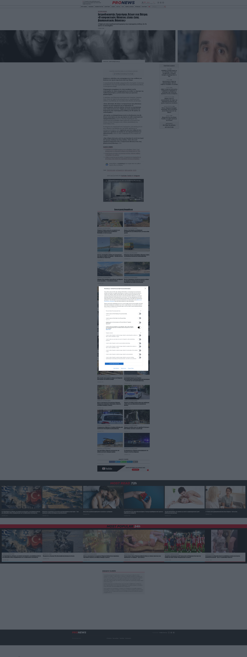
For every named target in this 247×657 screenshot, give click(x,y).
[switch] (139, 314)
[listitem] (123, 311)
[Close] (146, 289)
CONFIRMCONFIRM (114, 363)
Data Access (123, 368)
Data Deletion (116, 368)
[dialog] (123, 328)
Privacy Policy (131, 368)
